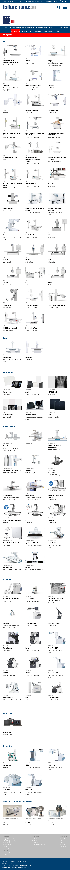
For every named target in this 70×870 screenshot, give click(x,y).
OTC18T (50, 282)
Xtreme (27, 61)
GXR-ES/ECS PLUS (30, 184)
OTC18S (27, 282)
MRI (6, 27)
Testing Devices (53, 31)
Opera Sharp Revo (8, 495)
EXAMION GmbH (31, 237)
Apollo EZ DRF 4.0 (53, 543)
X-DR (49, 415)
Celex (27, 446)
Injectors (12, 27)
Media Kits (35, 1)
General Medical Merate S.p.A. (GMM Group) (55, 64)
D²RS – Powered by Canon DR (12, 520)
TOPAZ (27, 673)
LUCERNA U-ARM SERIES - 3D (12, 471)
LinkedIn (62, 845)
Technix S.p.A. (7, 601)
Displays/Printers (41, 31)
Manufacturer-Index (38, 845)
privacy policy (15, 865)
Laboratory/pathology (10, 841)
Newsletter (48, 1)
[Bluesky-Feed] (63, 1)
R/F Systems (15, 31)
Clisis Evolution (29, 495)
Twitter (62, 841)
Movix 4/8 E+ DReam (54, 623)
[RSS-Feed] (65, 1)
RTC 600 (27, 822)
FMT (49, 235)
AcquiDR (27, 392)
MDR (26, 697)
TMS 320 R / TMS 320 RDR (11, 599)
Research (6, 849)
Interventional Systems (24, 27)
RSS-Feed (63, 847)
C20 (4, 822)
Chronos (27, 568)
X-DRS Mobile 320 (30, 623)
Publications (14, 1)
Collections (35, 839)
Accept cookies (50, 862)
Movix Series (7, 765)
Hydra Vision (51, 184)
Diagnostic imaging (9, 839)
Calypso (50, 61)
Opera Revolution (8, 446)
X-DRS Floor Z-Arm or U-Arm (56, 305)
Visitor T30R (51, 765)
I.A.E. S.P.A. (7, 825)
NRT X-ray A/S (30, 448)
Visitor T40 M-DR (53, 648)
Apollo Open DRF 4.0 (31, 543)
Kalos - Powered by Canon (33, 85)
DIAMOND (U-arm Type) (10, 157)
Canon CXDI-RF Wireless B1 (11, 543)
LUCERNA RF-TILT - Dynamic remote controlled (56, 447)
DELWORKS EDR (8, 415)
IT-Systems (52, 27)
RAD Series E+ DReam (31, 110)
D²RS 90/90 (51, 520)
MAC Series (6, 623)
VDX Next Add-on (30, 415)
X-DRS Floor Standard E (10, 328)
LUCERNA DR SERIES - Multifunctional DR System (11, 61)
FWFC (49, 260)
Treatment (6, 843)
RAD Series (28, 357)
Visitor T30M (29, 790)
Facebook (63, 839)
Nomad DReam (7, 392)
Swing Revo (51, 471)
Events (42, 1)
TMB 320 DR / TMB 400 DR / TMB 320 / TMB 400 (56, 599)
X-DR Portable (7, 732)
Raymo (27, 648)
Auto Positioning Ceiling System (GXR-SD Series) (34, 134)
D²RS (26, 520)
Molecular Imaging (27, 31)
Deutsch (6, 1)
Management (7, 845)
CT (3, 27)
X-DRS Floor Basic (30, 235)
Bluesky (62, 843)
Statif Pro (6, 110)
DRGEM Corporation (9, 137)
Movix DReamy (7, 648)
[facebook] (60, 1)
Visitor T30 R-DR (53, 673)
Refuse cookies (38, 862)
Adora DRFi (28, 471)
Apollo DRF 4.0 (7, 568)
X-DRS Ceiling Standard (32, 305)
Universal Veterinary (9, 208)
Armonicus (6, 235)
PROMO (5, 673)
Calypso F (6, 85)
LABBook (21, 1)
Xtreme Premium (53, 110)
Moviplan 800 (7, 357)
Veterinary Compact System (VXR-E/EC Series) (56, 134)
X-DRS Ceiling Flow (31, 328)
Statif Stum (51, 85)
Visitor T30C (6, 790)
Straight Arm (7, 305)
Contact (56, 1)
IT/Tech (5, 847)
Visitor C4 (28, 765)
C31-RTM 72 (51, 822)
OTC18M (5, 282)
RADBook (28, 1)
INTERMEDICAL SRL (10, 65)
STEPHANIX (29, 63)
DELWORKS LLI (52, 392)
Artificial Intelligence (40, 27)
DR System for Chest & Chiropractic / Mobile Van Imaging (32, 159)
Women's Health (62, 27)
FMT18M (5, 260)
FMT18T (27, 260)
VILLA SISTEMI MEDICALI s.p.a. (34, 213)
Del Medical (51, 186)
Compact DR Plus (30, 599)
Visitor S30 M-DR (8, 697)
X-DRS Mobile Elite (53, 697)
